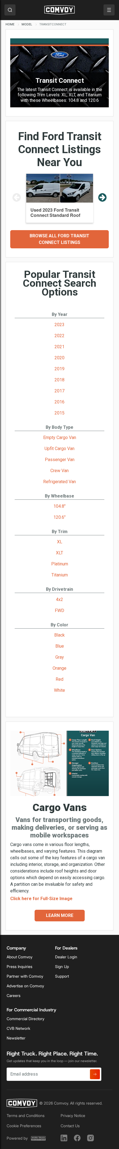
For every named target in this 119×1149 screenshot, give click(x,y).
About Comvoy (19, 957)
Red (59, 679)
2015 (59, 413)
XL (59, 541)
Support (62, 976)
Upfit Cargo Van (59, 448)
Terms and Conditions (26, 1115)
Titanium (59, 575)
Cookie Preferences (24, 1126)
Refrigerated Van (59, 481)
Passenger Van (59, 459)
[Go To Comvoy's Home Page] (59, 9)
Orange (59, 668)
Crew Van (59, 470)
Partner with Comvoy (25, 976)
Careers (13, 996)
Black (59, 635)
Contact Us (70, 1126)
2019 (59, 368)
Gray (59, 657)
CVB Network (18, 1028)
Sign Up (62, 967)
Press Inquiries (19, 967)
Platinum (59, 563)
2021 (59, 346)
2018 (59, 379)
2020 (59, 357)
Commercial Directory (25, 1019)
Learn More (59, 915)
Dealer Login (66, 957)
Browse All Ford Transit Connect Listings (59, 239)
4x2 (59, 599)
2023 (59, 324)
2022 (59, 335)
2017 (59, 390)
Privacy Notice (73, 1115)
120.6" (59, 517)
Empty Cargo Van (59, 437)
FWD (59, 610)
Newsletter (16, 1038)
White (59, 690)
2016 (59, 402)
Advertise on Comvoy (25, 986)
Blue (59, 646)
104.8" (59, 506)
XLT (59, 552)
